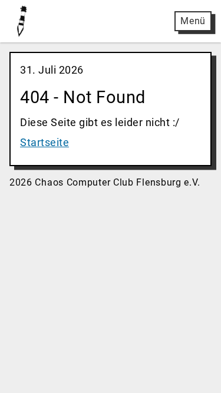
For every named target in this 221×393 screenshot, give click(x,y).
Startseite (44, 142)
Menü (193, 21)
